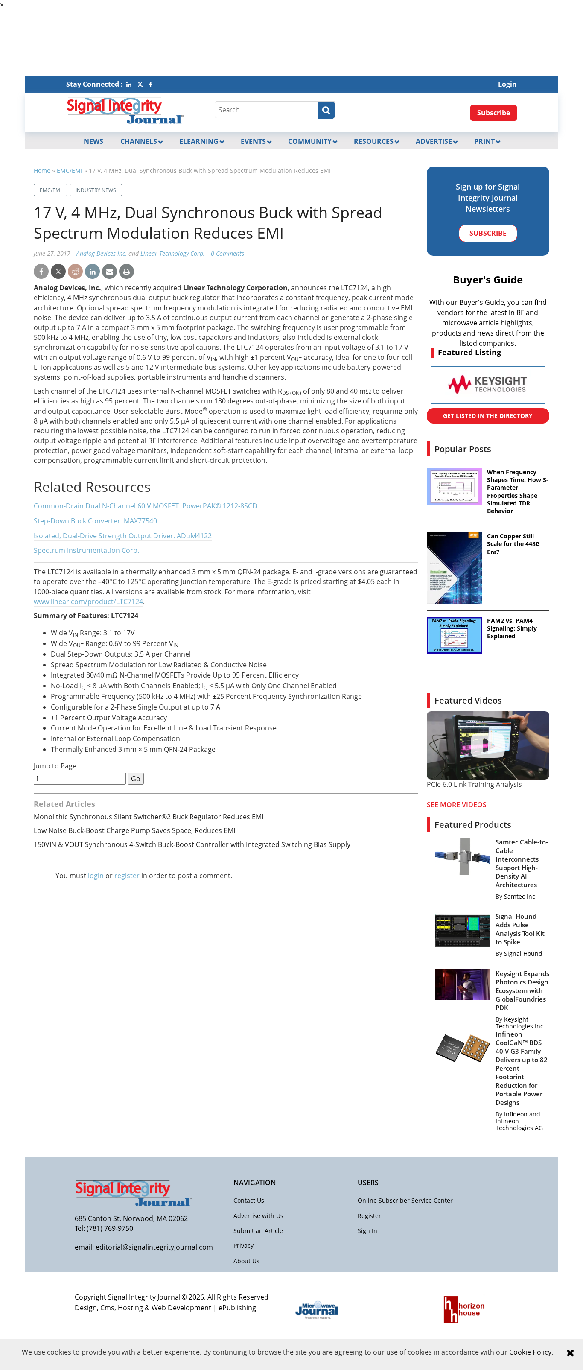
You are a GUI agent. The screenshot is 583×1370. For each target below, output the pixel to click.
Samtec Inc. (520, 896)
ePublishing (237, 1307)
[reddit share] (75, 271)
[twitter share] (58, 271)
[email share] (109, 271)
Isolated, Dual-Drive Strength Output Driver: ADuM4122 (123, 535)
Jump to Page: (56, 766)
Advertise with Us (258, 1216)
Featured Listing (469, 352)
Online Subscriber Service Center (405, 1200)
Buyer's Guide (488, 279)
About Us (246, 1261)
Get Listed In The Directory (488, 416)
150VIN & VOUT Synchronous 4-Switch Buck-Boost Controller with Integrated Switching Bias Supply (192, 844)
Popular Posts (462, 449)
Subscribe (493, 112)
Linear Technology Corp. (172, 253)
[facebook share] (41, 271)
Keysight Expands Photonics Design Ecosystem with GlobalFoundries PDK (522, 990)
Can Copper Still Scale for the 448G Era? (513, 543)
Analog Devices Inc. (101, 253)
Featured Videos (468, 700)
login (96, 875)
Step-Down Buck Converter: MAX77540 (95, 521)
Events (253, 141)
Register (369, 1216)
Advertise (434, 141)
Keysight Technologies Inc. (520, 1022)
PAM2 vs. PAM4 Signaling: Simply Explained (512, 628)
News (93, 141)
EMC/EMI (69, 171)
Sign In (367, 1231)
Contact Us (248, 1200)
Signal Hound (523, 953)
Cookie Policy (530, 1352)
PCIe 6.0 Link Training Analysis (474, 784)
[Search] (326, 110)
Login (507, 84)
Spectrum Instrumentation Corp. (86, 550)
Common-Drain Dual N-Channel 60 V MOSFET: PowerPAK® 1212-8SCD (145, 506)
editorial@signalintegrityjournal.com (154, 1247)
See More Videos (457, 804)
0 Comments (227, 253)
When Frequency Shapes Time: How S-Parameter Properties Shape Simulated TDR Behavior (517, 491)
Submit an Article (258, 1231)
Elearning (199, 141)
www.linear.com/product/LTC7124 (88, 601)
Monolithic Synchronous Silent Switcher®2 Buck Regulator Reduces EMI (148, 816)
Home (42, 171)
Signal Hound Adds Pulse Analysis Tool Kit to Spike (520, 929)
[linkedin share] (92, 271)
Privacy (243, 1245)
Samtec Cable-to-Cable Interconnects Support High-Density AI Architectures (522, 863)
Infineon (516, 1114)
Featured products (472, 824)
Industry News (96, 190)
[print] (126, 271)
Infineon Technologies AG (519, 1124)
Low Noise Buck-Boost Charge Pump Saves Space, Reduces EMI (134, 830)
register (127, 875)
